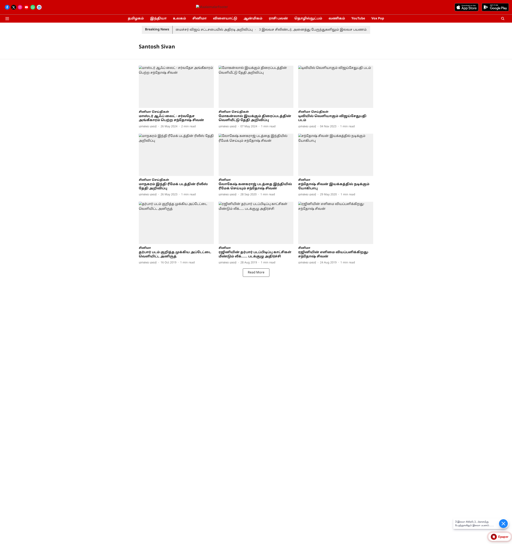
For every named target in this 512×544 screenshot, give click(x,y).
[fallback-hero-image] (176, 87)
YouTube (358, 19)
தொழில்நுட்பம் (308, 19)
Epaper (503, 536)
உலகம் (179, 19)
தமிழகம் (136, 19)
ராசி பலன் (278, 19)
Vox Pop (377, 19)
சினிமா (199, 19)
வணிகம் (337, 19)
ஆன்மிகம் (253, 19)
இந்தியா (158, 19)
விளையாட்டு (225, 19)
